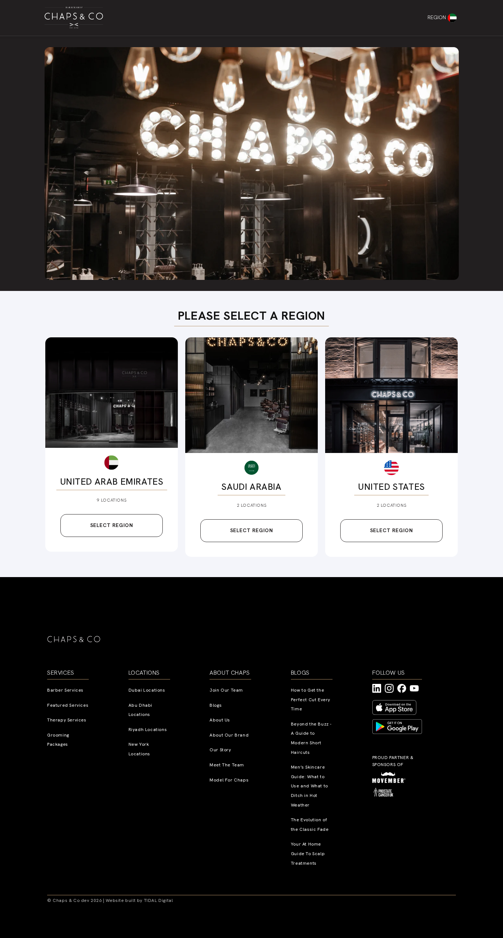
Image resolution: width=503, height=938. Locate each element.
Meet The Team (227, 765)
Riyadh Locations (148, 730)
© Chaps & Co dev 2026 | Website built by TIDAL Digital (110, 900)
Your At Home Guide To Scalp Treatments (308, 853)
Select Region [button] (111, 525)
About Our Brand (229, 735)
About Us (220, 720)
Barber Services (65, 690)
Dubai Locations (147, 690)
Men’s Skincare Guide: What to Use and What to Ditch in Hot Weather (309, 786)
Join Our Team (226, 690)
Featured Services (67, 705)
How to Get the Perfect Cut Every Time (310, 699)
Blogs (216, 705)
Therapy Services (67, 720)
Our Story (220, 750)
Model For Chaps (229, 780)
